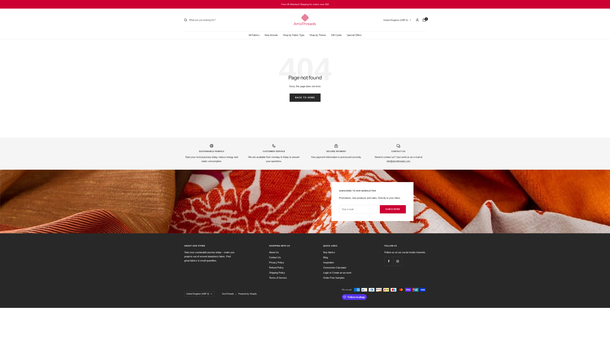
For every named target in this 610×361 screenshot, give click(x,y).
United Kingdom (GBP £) (395, 20)
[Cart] (424, 20)
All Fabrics (254, 35)
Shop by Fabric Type (293, 35)
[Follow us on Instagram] (397, 261)
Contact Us (275, 257)
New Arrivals (271, 35)
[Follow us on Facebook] (388, 261)
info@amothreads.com (398, 161)
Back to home (305, 97)
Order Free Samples (334, 277)
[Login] (417, 20)
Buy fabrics (329, 252)
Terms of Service (278, 277)
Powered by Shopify (247, 294)
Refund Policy (276, 267)
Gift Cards (336, 35)
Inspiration (328, 262)
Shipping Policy (277, 272)
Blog (325, 257)
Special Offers (354, 35)
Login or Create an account (337, 272)
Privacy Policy (276, 262)
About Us (274, 252)
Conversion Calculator (334, 267)
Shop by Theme (317, 35)
